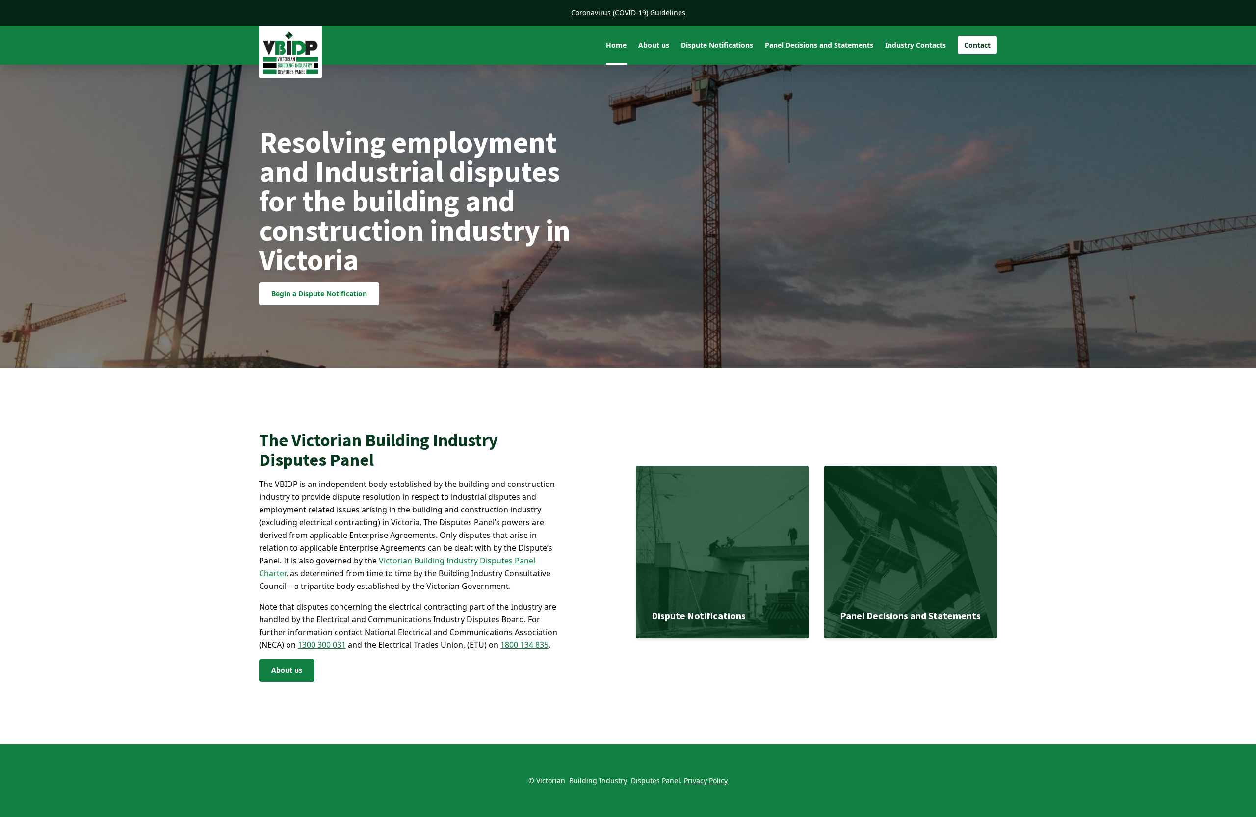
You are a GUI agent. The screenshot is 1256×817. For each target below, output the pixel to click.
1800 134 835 (524, 644)
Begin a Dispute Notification (319, 293)
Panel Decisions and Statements (819, 45)
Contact (977, 45)
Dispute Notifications (717, 45)
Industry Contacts (915, 45)
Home (616, 45)
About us (653, 45)
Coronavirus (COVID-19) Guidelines (628, 12)
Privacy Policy (706, 780)
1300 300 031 (322, 644)
